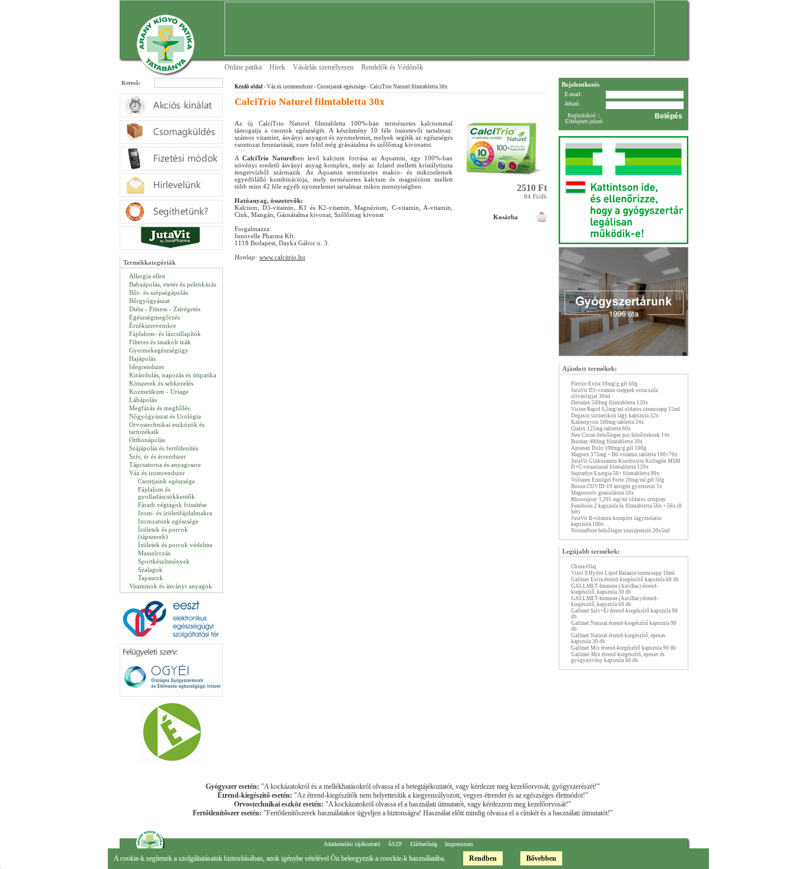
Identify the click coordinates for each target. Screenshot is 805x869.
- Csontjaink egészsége (339, 87)
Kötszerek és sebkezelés (161, 383)
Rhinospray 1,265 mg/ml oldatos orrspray (618, 499)
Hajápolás (142, 358)
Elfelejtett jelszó (584, 121)
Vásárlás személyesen (323, 67)
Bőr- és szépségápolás (158, 292)
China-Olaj (583, 567)
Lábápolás (143, 399)
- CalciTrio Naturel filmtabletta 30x (407, 87)
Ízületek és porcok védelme (175, 544)
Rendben (483, 858)
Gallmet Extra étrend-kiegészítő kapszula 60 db (625, 579)
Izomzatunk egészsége (168, 521)
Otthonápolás (147, 439)
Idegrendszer (146, 366)
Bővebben (541, 858)
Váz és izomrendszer (157, 472)
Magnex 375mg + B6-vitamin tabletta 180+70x (624, 454)
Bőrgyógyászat (149, 300)
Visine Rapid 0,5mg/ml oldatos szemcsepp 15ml (625, 409)
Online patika (243, 67)
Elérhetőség (423, 844)
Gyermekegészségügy (159, 350)
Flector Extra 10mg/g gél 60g (604, 384)
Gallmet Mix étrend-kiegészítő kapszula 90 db (623, 648)
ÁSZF (395, 844)
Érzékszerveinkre (152, 325)
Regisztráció (582, 116)
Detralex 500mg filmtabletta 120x (609, 403)
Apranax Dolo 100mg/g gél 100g (608, 448)
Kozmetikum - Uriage (159, 391)
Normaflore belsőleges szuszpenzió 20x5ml (620, 531)
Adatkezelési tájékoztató (352, 844)
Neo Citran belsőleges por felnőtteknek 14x (620, 435)
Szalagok (150, 569)
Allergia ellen (147, 275)
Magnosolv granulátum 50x (602, 493)
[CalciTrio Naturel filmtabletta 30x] (505, 180)
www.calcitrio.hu (282, 257)
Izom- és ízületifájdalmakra (175, 512)
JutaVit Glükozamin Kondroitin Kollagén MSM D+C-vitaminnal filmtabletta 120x (625, 464)
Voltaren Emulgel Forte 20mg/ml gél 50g (617, 480)
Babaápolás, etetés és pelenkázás (172, 284)
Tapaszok (150, 577)
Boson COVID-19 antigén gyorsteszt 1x (616, 486)
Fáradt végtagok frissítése (172, 504)
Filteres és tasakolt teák (160, 341)
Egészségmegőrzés (154, 317)
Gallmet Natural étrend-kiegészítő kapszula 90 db (624, 626)
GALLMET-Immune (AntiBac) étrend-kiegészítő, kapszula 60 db (614, 601)
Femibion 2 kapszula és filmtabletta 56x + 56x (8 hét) (626, 509)
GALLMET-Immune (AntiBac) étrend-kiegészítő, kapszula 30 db (614, 589)
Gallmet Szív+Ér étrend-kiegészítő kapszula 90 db (624, 614)
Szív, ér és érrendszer (157, 456)
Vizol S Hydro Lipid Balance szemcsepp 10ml (623, 573)
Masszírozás (154, 553)
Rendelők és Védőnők (392, 67)
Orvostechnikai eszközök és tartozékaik (166, 428)
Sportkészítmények (164, 561)
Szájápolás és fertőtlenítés (163, 448)
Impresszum (459, 844)
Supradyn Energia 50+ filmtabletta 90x (615, 473)
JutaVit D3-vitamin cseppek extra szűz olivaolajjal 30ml (614, 393)
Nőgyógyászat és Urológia (165, 416)
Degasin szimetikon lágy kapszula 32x (615, 416)
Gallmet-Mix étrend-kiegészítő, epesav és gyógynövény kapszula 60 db (618, 657)
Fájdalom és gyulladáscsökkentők (166, 493)
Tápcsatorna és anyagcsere (165, 464)
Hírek (277, 67)
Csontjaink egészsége (166, 481)
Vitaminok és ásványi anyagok (170, 586)
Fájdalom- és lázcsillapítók (165, 333)
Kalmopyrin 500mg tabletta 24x (607, 422)
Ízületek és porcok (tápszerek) (163, 533)
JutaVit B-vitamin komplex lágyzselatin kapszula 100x (616, 521)
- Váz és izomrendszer (288, 87)
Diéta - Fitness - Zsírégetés (164, 308)
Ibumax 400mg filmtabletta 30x (607, 442)
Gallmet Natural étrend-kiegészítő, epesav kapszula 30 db (618, 638)
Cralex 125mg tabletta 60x (601, 429)
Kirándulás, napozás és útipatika (172, 374)
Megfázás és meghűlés (159, 408)
